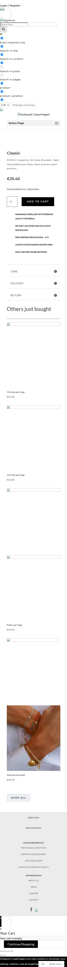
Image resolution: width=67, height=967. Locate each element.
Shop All (18, 797)
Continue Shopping (21, 944)
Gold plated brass (16, 164)
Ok (42, 963)
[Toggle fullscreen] (8, 951)
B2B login (33, 817)
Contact (34, 899)
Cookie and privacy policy (33, 867)
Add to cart (38, 201)
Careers (33, 893)
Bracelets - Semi (50, 159)
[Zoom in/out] (11, 951)
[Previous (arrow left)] (1, 955)
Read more (56, 963)
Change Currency (23, 105)
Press (34, 887)
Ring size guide (33, 860)
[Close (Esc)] (1, 951)
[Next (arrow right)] (4, 955)
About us (33, 880)
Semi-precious (42, 164)
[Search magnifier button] (3, 29)
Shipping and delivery (33, 854)
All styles (35, 159)
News (30, 164)
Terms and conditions (33, 847)
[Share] (4, 951)
